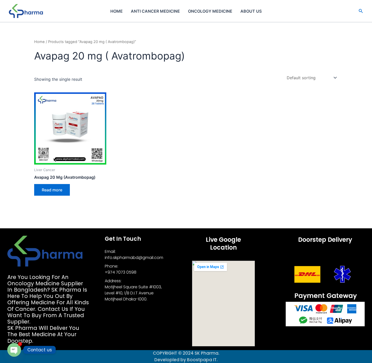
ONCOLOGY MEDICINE (210, 11)
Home (116, 11)
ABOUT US (251, 11)
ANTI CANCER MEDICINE (155, 11)
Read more (52, 189)
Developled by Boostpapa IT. (186, 360)
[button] (361, 11)
